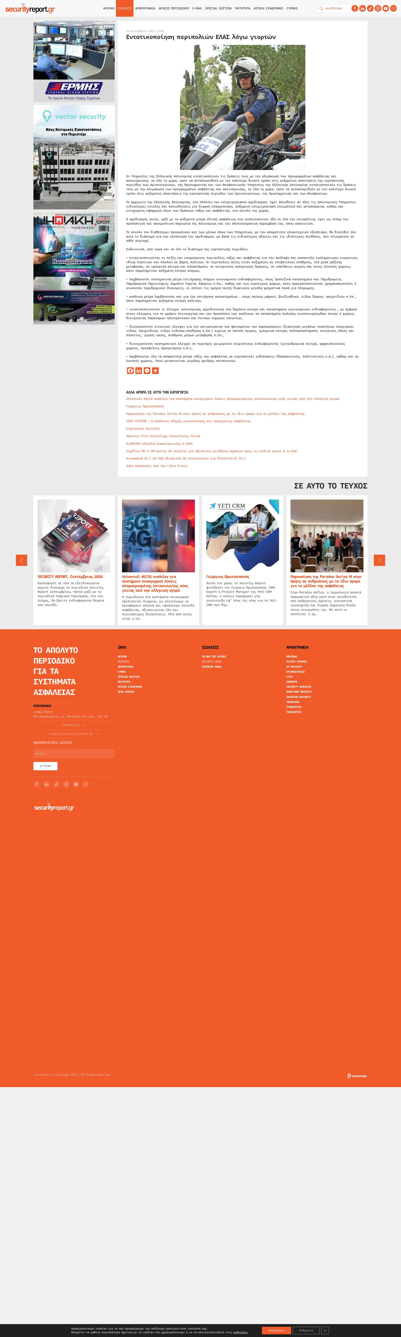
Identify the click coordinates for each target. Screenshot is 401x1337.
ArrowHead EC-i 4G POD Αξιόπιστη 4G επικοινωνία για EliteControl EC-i (186, 458)
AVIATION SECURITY (298, 697)
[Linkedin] (362, 8)
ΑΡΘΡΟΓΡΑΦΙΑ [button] (145, 8)
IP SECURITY (294, 667)
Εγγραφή (45, 766)
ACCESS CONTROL (296, 662)
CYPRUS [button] (292, 8)
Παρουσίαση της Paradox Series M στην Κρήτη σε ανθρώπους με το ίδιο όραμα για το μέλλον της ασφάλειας (215, 414)
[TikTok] (370, 8)
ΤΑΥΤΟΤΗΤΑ (242, 8)
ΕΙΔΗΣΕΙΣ (123, 662)
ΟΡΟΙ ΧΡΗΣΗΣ (126, 692)
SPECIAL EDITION (218, 8)
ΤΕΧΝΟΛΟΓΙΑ (293, 712)
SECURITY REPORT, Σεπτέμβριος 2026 (70, 577)
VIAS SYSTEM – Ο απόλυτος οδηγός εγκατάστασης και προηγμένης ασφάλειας (188, 421)
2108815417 (71, 725)
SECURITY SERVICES (298, 687)
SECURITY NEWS (212, 662)
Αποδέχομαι (276, 1330)
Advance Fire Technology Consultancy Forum (163, 436)
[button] (21, 560)
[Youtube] (385, 8)
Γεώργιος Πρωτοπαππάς (145, 406)
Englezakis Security (143, 428)
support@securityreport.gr (71, 734)
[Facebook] (355, 8)
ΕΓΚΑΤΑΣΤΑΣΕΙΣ (295, 672)
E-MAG (197, 8)
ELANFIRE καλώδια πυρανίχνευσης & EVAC (159, 443)
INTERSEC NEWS (212, 667)
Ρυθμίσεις (306, 1330)
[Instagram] (378, 8)
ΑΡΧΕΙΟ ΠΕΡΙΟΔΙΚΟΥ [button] (174, 8)
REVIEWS (291, 657)
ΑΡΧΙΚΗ (108, 8)
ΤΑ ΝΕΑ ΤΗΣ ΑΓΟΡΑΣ (214, 657)
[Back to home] (30, 8)
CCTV (289, 677)
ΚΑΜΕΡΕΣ (291, 682)
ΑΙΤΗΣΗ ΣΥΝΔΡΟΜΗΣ (268, 8)
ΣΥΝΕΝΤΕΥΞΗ (293, 707)
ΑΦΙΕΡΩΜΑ (292, 702)
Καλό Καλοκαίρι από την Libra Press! (157, 466)
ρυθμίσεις (240, 1332)
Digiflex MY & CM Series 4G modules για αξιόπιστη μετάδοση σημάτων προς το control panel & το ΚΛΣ (211, 451)
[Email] (85, 784)
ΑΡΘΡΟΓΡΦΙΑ (125, 667)
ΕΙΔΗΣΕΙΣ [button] (125, 8)
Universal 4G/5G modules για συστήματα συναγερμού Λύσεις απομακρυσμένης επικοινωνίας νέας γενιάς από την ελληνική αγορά (232, 399)
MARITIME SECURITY (299, 692)
